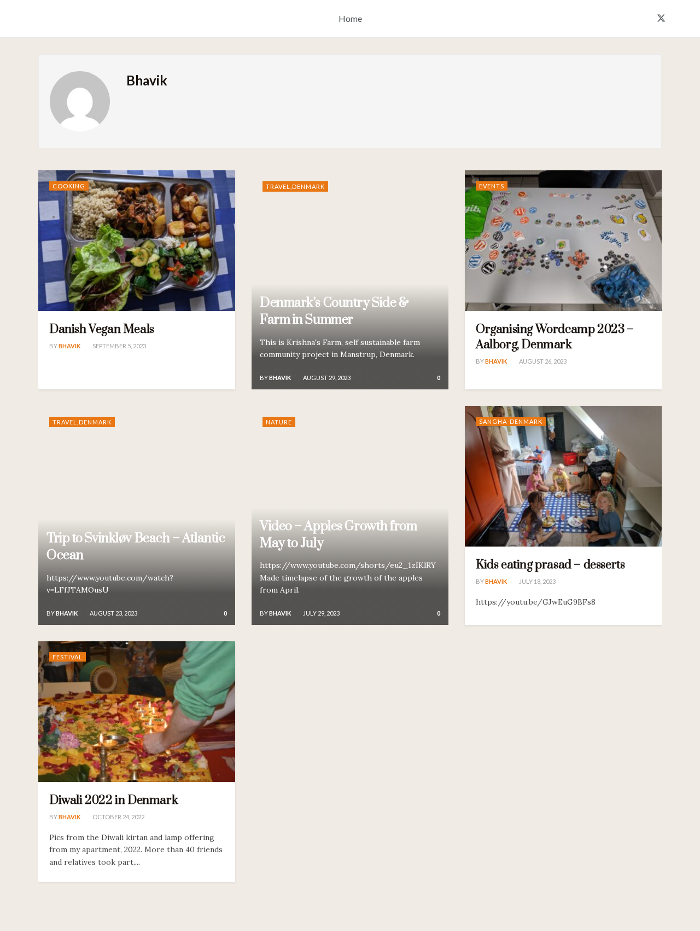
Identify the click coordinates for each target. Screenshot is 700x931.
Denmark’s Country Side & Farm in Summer (334, 311)
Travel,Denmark (295, 186)
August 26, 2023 (542, 361)
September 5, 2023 (118, 345)
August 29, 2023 (326, 377)
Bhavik (69, 345)
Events (491, 185)
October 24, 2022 (117, 816)
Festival (67, 656)
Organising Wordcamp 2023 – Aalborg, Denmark (555, 337)
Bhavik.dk (36, 20)
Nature (279, 422)
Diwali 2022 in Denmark (113, 800)
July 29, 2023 (321, 613)
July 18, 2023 (537, 581)
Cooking (68, 185)
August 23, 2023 (113, 613)
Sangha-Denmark (510, 421)
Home (350, 18)
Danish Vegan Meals (101, 329)
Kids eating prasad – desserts (550, 565)
